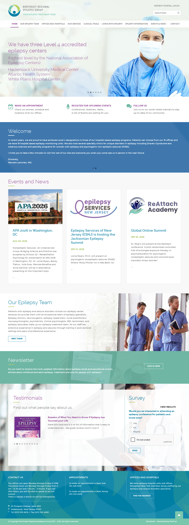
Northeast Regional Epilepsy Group (32, 10)
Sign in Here (153, 366)
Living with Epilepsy (112, 23)
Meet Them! (17, 339)
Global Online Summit (148, 231)
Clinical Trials (91, 23)
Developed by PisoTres (167, 521)
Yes (134, 423)
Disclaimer (150, 521)
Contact (175, 23)
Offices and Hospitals (53, 23)
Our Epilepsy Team (29, 23)
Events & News (158, 23)
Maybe (136, 432)
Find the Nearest (142, 496)
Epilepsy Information (136, 23)
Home (14, 23)
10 (37, 444)
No (134, 427)
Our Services (74, 23)
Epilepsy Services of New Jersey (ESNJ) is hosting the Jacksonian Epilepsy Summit (93, 237)
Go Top (179, 515)
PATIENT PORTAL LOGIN (166, 6)
